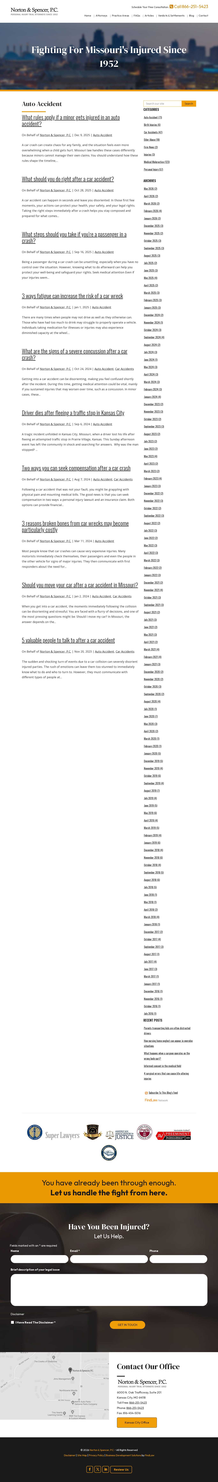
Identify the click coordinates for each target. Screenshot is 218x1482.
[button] (215, 1459)
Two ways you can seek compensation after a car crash (76, 467)
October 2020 (151, 686)
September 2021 (152, 605)
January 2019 (150, 843)
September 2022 (152, 516)
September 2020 (152, 694)
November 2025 (152, 233)
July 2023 (149, 441)
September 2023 (152, 426)
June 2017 (149, 969)
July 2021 (148, 620)
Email (75, 1251)
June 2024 (149, 360)
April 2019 (149, 820)
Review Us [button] (121, 1469)
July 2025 (149, 263)
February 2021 (151, 657)
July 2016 (148, 1013)
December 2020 (152, 672)
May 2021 (148, 635)
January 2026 (150, 218)
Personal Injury (151, 169)
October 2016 (150, 1006)
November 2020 (152, 679)
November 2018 (151, 858)
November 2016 (151, 999)
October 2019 (150, 776)
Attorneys (101, 15)
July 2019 (148, 798)
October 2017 (150, 939)
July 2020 (149, 709)
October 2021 (150, 597)
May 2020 (149, 724)
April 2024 (149, 374)
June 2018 (149, 895)
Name (15, 1251)
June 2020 (149, 716)
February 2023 (151, 478)
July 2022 (149, 530)
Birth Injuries (150, 125)
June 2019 (149, 805)
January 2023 (150, 486)
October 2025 (151, 241)
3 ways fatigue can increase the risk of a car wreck (72, 295)
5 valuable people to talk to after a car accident (68, 640)
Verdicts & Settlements (171, 15)
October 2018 (150, 865)
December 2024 (152, 315)
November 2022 (152, 501)
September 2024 (152, 337)
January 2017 (150, 984)
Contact (203, 15)
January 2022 (150, 575)
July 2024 (149, 352)
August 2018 (150, 880)
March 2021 (150, 649)
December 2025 (152, 226)
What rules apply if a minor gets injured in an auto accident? (71, 120)
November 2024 (152, 322)
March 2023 (150, 471)
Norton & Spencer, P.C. (55, 135)
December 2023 (152, 404)
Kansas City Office (137, 1422)
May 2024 (149, 367)
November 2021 (151, 590)
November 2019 (151, 768)
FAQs (137, 15)
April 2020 (149, 731)
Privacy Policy (96, 1455)
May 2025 (149, 278)
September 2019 (152, 783)
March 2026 (150, 203)
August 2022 (150, 523)
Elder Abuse (149, 140)
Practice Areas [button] (120, 15)
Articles (149, 15)
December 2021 (151, 583)
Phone (154, 1251)
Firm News (149, 147)
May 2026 (149, 189)
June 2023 (149, 449)
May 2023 (149, 456)
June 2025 (149, 270)
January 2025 (150, 308)
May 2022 (149, 545)
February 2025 (151, 300)
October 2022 (151, 508)
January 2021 (150, 664)
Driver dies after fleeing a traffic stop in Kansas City (73, 412)
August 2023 (150, 434)
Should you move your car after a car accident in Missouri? (80, 584)
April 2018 (149, 910)
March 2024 (150, 382)
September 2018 (152, 872)
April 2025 (149, 285)
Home (87, 15)
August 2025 (150, 256)
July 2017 (148, 962)
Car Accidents (124, 369)
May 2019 (148, 813)
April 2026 (149, 196)
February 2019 (151, 835)
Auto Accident (102, 135)
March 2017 (150, 976)
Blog (191, 15)
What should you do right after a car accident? (68, 178)
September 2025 (152, 248)
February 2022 (151, 568)
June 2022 (149, 538)
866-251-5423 (195, 6)
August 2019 (150, 791)
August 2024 (150, 345)
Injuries (147, 154)
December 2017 (151, 932)
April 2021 (149, 642)
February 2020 (151, 746)
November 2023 (152, 411)
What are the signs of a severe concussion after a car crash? (75, 354)
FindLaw (149, 1455)
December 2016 (151, 991)
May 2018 (148, 902)
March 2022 (150, 560)
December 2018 (151, 850)
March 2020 (150, 739)
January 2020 (150, 753)
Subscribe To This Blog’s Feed (163, 1093)
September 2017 (152, 947)
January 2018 (150, 924)
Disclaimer (17, 1314)
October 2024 (151, 330)
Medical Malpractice (154, 162)
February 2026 (151, 211)
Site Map (82, 1455)
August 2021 (150, 612)
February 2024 (151, 389)
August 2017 (150, 954)
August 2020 (150, 701)
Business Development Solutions (123, 1455)
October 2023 (151, 419)
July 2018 (148, 887)
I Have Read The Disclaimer (35, 1322)
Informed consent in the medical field (162, 1066)
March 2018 (150, 917)
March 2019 (150, 828)
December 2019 (151, 761)
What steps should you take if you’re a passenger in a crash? (74, 237)
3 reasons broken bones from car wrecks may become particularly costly (75, 526)
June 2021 (149, 627)
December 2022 (152, 493)
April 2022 (149, 553)
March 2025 (150, 293)
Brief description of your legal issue (35, 1269)
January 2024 (150, 397)
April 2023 (149, 464)
